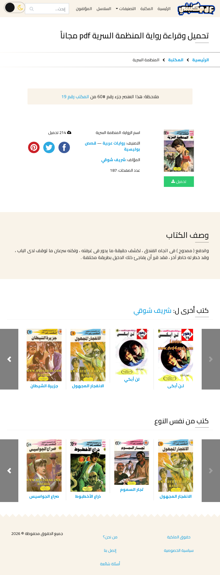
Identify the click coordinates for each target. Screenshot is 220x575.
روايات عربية (114, 143)
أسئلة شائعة (110, 564)
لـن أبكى (175, 386)
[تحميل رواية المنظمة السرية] (179, 151)
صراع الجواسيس (44, 496)
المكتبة (175, 60)
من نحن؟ (110, 537)
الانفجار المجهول (88, 386)
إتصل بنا (110, 550)
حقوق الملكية (178, 537)
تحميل (180, 181)
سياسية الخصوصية (179, 550)
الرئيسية (200, 60)
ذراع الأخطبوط (88, 496)
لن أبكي (132, 379)
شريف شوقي (113, 159)
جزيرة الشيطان (44, 386)
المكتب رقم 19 (75, 96)
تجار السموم (132, 489)
